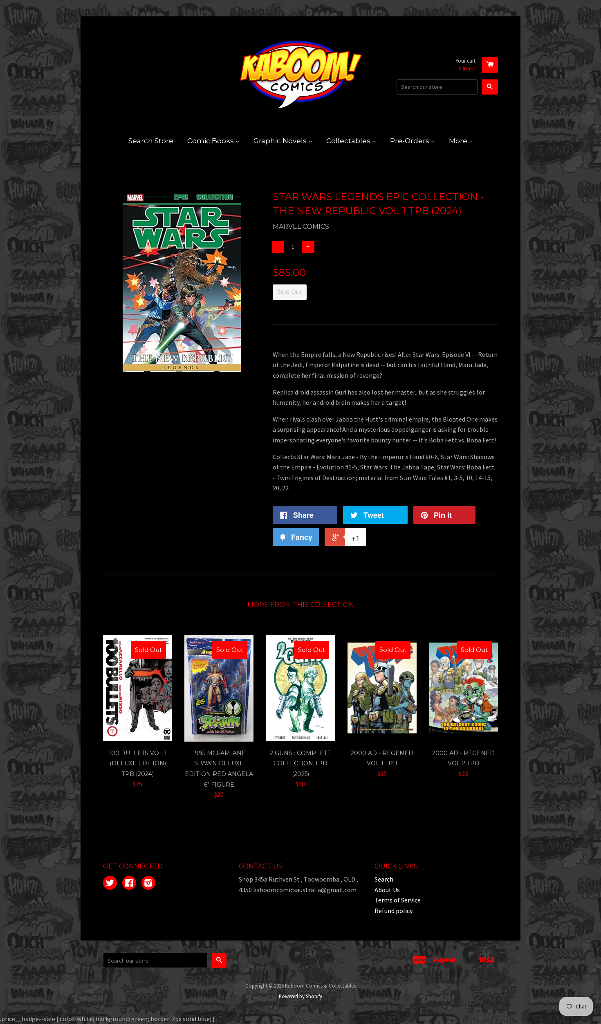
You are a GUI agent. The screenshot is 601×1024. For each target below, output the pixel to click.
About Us (387, 890)
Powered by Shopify (300, 996)
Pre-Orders (410, 141)
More (459, 141)
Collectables (349, 141)
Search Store (150, 141)
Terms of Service (398, 900)
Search (384, 879)
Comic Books (211, 141)
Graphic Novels (280, 141)
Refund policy (394, 911)
